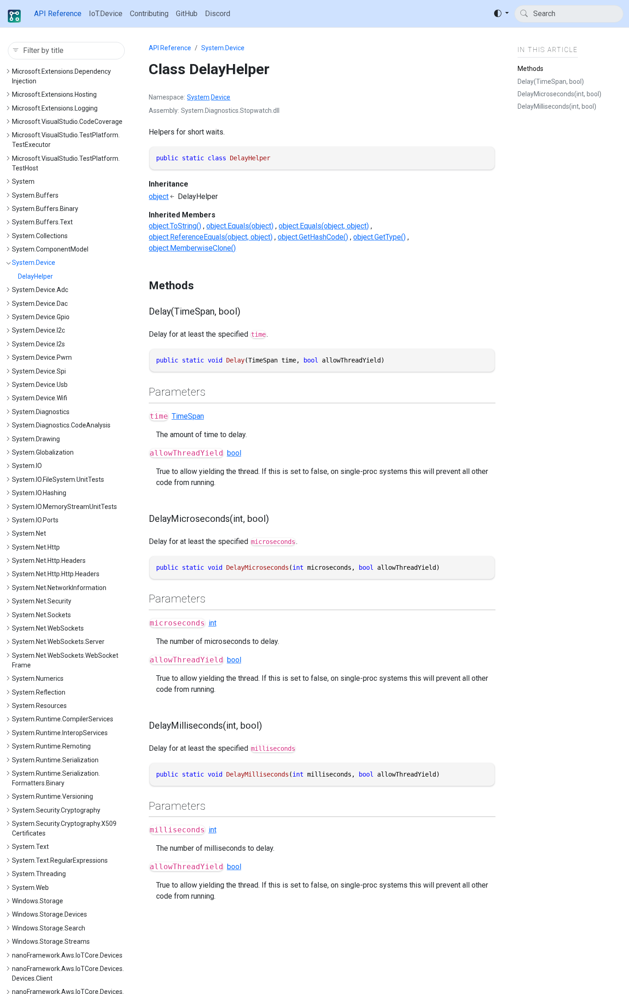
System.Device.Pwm (42, 357)
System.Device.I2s (38, 344)
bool (234, 453)
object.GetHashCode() (313, 237)
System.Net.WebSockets (48, 628)
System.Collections (40, 236)
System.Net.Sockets (41, 615)
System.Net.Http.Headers (49, 560)
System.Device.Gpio (41, 317)
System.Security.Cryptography (56, 810)
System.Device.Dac (40, 303)
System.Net (29, 533)
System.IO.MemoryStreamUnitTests (64, 506)
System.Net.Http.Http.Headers (55, 574)
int (212, 623)
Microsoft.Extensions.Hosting (54, 94)
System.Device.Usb (40, 384)
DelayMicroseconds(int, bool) (559, 94)
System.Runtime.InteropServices (60, 733)
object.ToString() (175, 226)
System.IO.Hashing (39, 493)
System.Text (30, 846)
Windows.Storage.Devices (49, 914)
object (159, 196)
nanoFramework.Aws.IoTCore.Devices (67, 955)
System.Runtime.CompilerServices (62, 719)
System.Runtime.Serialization (55, 760)
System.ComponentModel (50, 249)
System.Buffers (35, 195)
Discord (217, 13)
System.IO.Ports (35, 520)
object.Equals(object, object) (324, 226)
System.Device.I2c (38, 330)
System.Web (30, 887)
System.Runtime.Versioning (52, 796)
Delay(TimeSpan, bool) (551, 81)
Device (220, 97)
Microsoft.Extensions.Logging (55, 108)
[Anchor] (201, 285)
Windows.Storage (37, 901)
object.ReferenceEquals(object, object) (211, 237)
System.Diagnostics (41, 411)
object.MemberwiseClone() (192, 248)
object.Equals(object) (240, 226)
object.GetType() (379, 237)
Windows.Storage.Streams (51, 941)
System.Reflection (38, 692)
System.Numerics (38, 678)
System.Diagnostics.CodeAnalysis (61, 425)
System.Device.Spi (39, 371)
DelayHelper (35, 276)
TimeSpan (188, 416)
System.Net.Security (41, 601)
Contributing (149, 13)
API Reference (58, 13)
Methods (530, 68)
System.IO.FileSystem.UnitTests (58, 479)
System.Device (33, 262)
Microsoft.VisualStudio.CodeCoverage (67, 121)
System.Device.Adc (40, 289)
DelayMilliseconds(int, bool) (557, 106)
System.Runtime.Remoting (51, 746)
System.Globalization (43, 452)
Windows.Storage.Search (48, 928)
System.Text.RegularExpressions (60, 860)
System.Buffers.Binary (45, 208)
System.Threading (39, 873)
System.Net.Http (36, 547)
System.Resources (39, 705)
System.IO (27, 465)
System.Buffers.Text (42, 222)
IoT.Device (105, 13)
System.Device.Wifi (39, 398)
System (23, 181)
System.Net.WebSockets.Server (58, 641)
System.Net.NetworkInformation (59, 587)
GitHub (187, 13)
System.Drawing (36, 439)
